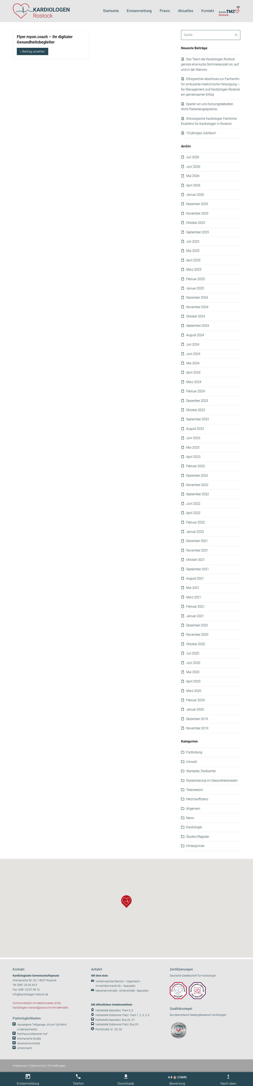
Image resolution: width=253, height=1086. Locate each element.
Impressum (20, 1065)
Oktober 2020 (195, 644)
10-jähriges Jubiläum (201, 133)
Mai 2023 (192, 447)
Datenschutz (38, 1065)
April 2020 (193, 681)
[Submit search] (236, 35)
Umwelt (191, 762)
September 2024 (197, 325)
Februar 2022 (195, 522)
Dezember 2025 (197, 204)
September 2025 (197, 232)
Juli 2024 (192, 344)
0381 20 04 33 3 (27, 985)
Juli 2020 (192, 653)
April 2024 (193, 372)
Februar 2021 (195, 606)
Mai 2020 (192, 672)
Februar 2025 (195, 279)
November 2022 (197, 485)
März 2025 (193, 269)
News (190, 818)
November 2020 (197, 634)
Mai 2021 (192, 588)
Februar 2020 (195, 700)
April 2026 (193, 185)
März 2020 (193, 691)
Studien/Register (197, 836)
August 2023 (195, 429)
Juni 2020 (193, 663)
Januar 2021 (195, 616)
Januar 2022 (195, 532)
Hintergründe (195, 846)
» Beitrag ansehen (32, 51)
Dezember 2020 (197, 625)
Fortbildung (194, 752)
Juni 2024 (193, 354)
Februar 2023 (195, 466)
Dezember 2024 (197, 297)
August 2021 (195, 578)
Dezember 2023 (197, 401)
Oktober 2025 (195, 223)
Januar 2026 (195, 195)
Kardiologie (194, 827)
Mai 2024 (192, 363)
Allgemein (193, 808)
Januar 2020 (195, 709)
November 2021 (197, 550)
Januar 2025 (195, 288)
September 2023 (197, 419)
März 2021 (193, 597)
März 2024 (193, 382)
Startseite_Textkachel (201, 771)
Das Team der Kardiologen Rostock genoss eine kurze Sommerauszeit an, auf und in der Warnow (210, 64)
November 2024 (197, 307)
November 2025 (197, 213)
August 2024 (195, 335)
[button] (126, 901)
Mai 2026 (192, 176)
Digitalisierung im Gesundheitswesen (212, 780)
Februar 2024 (195, 391)
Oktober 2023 (195, 410)
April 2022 (193, 513)
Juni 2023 (193, 438)
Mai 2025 (192, 251)
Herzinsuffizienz (197, 799)
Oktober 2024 (195, 316)
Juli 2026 (192, 157)
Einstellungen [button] (56, 1065)
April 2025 (193, 260)
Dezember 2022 (197, 475)
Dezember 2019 (197, 719)
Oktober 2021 (195, 560)
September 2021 (197, 569)
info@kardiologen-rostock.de (30, 994)
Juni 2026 (193, 166)
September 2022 (197, 494)
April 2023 (193, 457)
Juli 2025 (192, 241)
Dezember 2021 (197, 541)
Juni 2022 (193, 503)
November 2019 (197, 728)
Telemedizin (194, 790)
